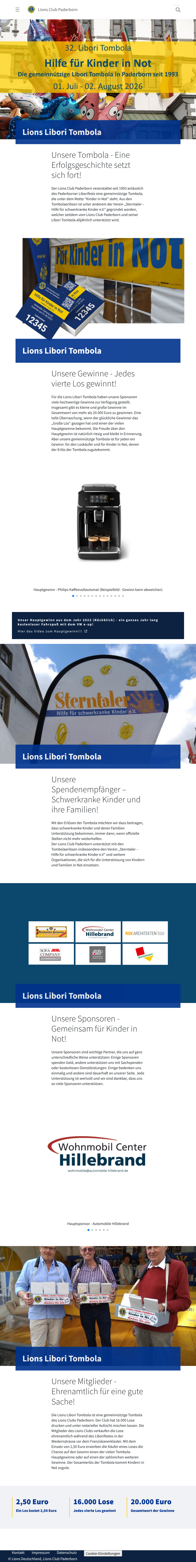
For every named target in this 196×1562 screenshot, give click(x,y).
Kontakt (18, 1552)
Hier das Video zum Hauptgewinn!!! (51, 631)
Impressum (41, 1552)
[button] (73, 596)
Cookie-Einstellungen (103, 1553)
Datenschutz (67, 1552)
